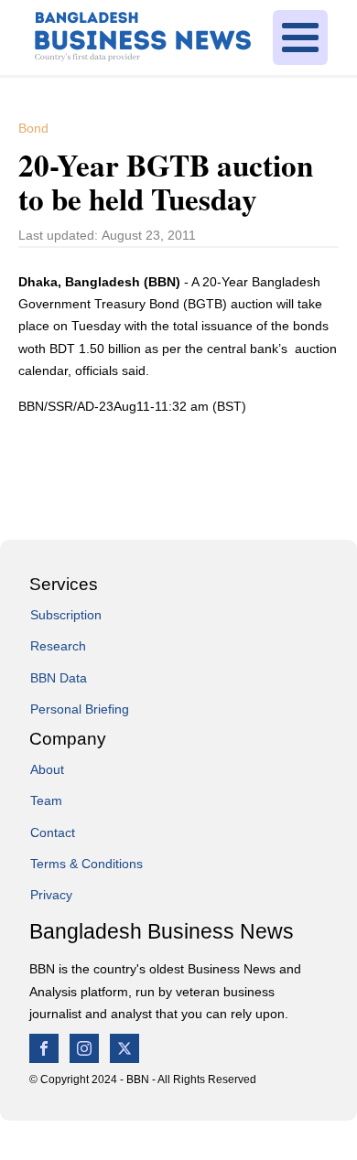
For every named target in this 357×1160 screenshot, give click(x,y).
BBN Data (58, 678)
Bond (33, 128)
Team (46, 800)
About (47, 769)
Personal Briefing (79, 709)
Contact (52, 832)
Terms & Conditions (86, 863)
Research (58, 646)
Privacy (51, 894)
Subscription (66, 614)
